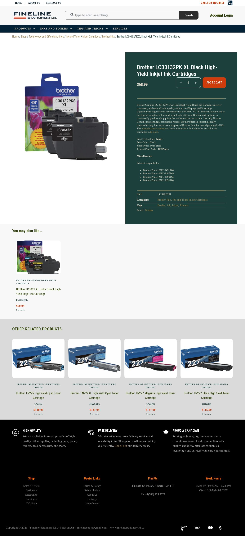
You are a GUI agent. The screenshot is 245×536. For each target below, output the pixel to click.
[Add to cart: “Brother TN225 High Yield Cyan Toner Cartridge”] (21, 373)
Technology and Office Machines (46, 36)
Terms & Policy (92, 485)
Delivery (92, 499)
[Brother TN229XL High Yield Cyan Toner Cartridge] (94, 358)
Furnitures (31, 499)
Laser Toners (52, 384)
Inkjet (175, 205)
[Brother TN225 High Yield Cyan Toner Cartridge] (38, 358)
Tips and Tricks (90, 28)
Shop (24, 36)
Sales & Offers (31, 485)
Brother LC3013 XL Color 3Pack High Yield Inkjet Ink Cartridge (38, 291)
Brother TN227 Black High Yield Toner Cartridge (206, 395)
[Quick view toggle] (53, 269)
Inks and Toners (54, 28)
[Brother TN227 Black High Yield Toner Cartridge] (206, 358)
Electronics (31, 494)
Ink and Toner (73, 36)
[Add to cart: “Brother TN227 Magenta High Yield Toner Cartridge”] (133, 373)
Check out (121, 445)
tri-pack (154, 132)
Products (23, 28)
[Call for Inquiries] (230, 3)
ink (169, 205)
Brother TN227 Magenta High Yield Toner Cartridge (150, 395)
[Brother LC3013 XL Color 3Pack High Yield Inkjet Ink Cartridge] (38, 257)
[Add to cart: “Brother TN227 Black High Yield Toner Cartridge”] (189, 373)
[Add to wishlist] (34, 269)
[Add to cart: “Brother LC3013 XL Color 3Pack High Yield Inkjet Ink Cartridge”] (24, 269)
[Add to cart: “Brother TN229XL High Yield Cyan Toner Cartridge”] (77, 373)
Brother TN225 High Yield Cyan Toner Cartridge (38, 395)
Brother (162, 205)
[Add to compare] (43, 269)
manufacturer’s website (154, 128)
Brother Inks (108, 36)
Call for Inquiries (213, 2)
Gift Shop (31, 503)
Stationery (31, 490)
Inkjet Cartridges (91, 36)
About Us (34, 3)
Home (18, 3)
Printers (184, 205)
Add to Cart (214, 82)
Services (120, 28)
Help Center (92, 503)
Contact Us (53, 3)
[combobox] (122, 15)
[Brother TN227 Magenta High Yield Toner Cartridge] (150, 358)
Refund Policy (92, 490)
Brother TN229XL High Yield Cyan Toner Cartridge (94, 395)
